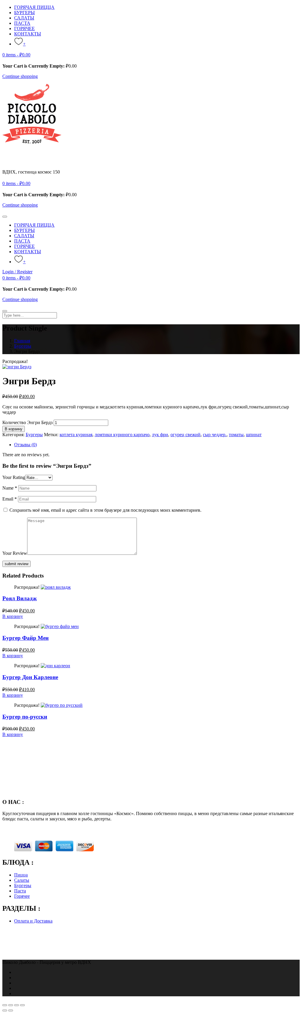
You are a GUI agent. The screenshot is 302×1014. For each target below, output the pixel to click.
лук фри (160, 434)
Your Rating (13, 477)
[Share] (10, 1005)
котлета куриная (76, 434)
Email (9, 498)
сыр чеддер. (214, 434)
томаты (236, 434)
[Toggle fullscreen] (16, 1005)
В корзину (13, 429)
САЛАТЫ (24, 17)
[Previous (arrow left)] (4, 1010)
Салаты (21, 880)
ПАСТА (22, 23)
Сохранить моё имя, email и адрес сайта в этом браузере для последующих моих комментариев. (105, 510)
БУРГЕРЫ (24, 12)
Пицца (21, 874)
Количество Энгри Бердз (27, 422)
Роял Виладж (19, 598)
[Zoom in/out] (22, 1005)
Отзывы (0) (25, 444)
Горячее (22, 896)
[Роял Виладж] (56, 587)
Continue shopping (20, 76)
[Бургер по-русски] (62, 705)
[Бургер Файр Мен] (60, 626)
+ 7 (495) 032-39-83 (21, 177)
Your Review (14, 553)
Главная (22, 340)
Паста (20, 890)
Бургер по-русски (24, 717)
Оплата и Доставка (33, 920)
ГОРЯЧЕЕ (24, 28)
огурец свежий (185, 434)
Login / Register (17, 271)
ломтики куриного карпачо (122, 434)
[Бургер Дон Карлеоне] (55, 665)
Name (9, 487)
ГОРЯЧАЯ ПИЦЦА (34, 7)
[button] (16, 54)
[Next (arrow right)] (10, 1010)
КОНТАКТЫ (27, 33)
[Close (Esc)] (4, 1005)
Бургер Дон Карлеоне (30, 677)
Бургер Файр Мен (25, 638)
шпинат (254, 434)
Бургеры (22, 346)
